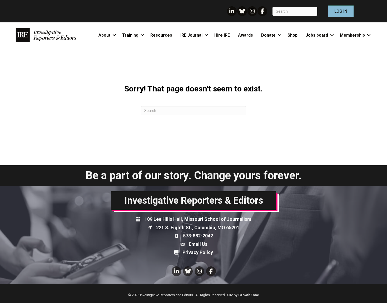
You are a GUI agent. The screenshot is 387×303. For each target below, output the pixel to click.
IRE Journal (191, 35)
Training (130, 35)
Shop (292, 35)
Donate (268, 35)
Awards (245, 35)
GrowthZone (248, 295)
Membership (352, 35)
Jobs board (317, 35)
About (104, 35)
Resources (161, 35)
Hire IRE (222, 35)
